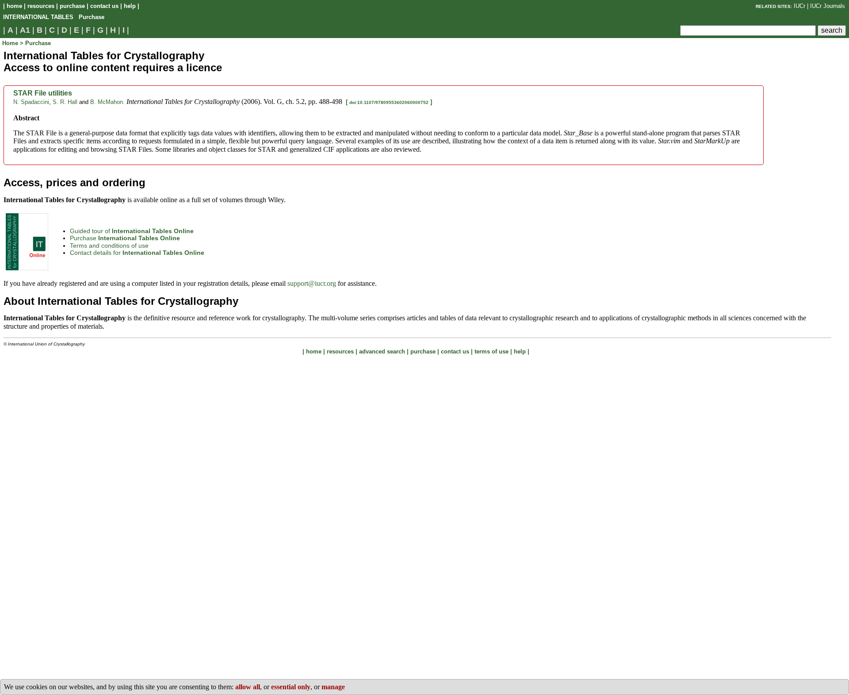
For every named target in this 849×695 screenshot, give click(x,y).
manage (333, 687)
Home (11, 43)
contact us (104, 6)
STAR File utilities (42, 93)
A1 (25, 30)
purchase (72, 6)
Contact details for (137, 252)
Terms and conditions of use (109, 245)
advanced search (382, 351)
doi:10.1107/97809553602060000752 (388, 102)
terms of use (491, 351)
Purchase (125, 238)
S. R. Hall (65, 102)
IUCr (799, 6)
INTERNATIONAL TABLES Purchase (53, 17)
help (130, 6)
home (14, 6)
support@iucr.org (311, 283)
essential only (290, 687)
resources (40, 6)
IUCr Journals (827, 6)
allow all (247, 687)
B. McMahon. (107, 102)
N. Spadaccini (31, 102)
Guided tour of (132, 230)
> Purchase (35, 43)
